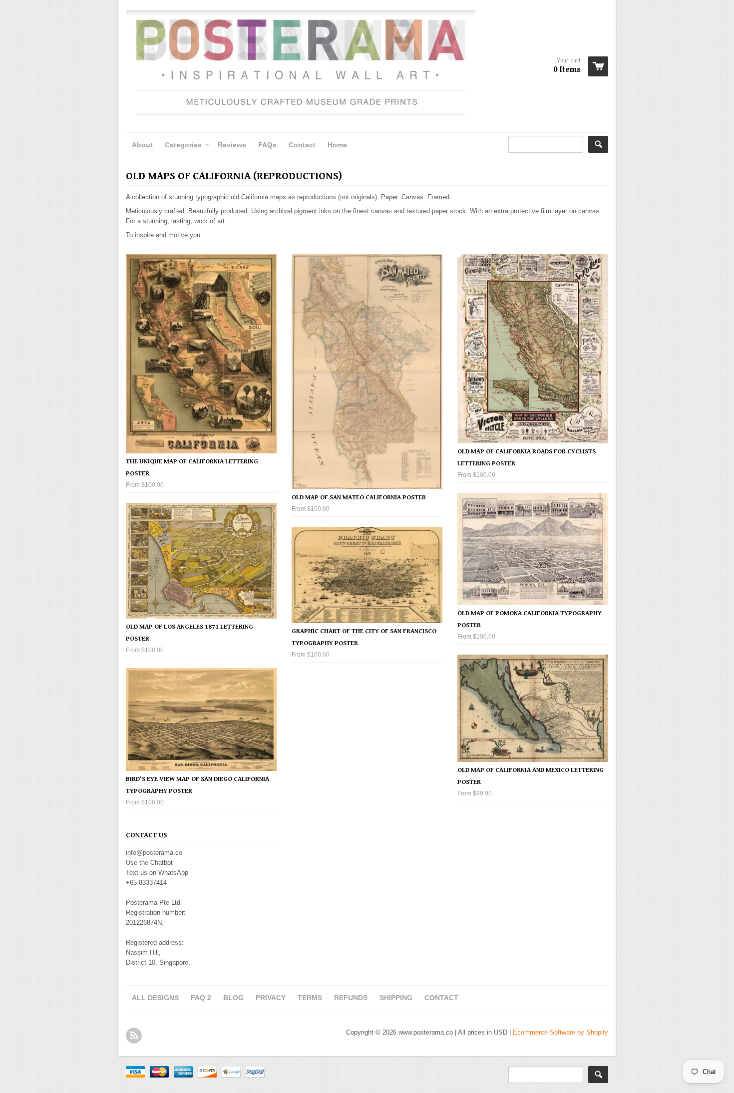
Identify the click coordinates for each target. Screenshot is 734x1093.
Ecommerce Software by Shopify (560, 1032)
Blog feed (134, 1036)
